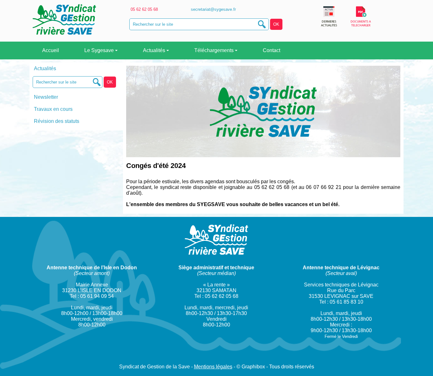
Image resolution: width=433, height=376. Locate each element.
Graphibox (253, 366)
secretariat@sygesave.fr (213, 9)
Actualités (154, 50)
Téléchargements (214, 50)
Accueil (50, 50)
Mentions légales (213, 366)
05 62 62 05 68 (143, 9)
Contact (271, 50)
